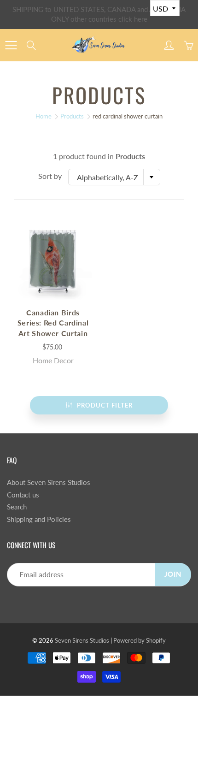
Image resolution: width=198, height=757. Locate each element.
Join (173, 574)
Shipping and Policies (39, 519)
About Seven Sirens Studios (48, 482)
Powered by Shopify (139, 640)
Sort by (50, 176)
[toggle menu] (11, 45)
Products (72, 116)
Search (17, 507)
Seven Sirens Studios (82, 640)
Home (43, 116)
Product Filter (105, 405)
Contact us (23, 495)
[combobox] (114, 177)
